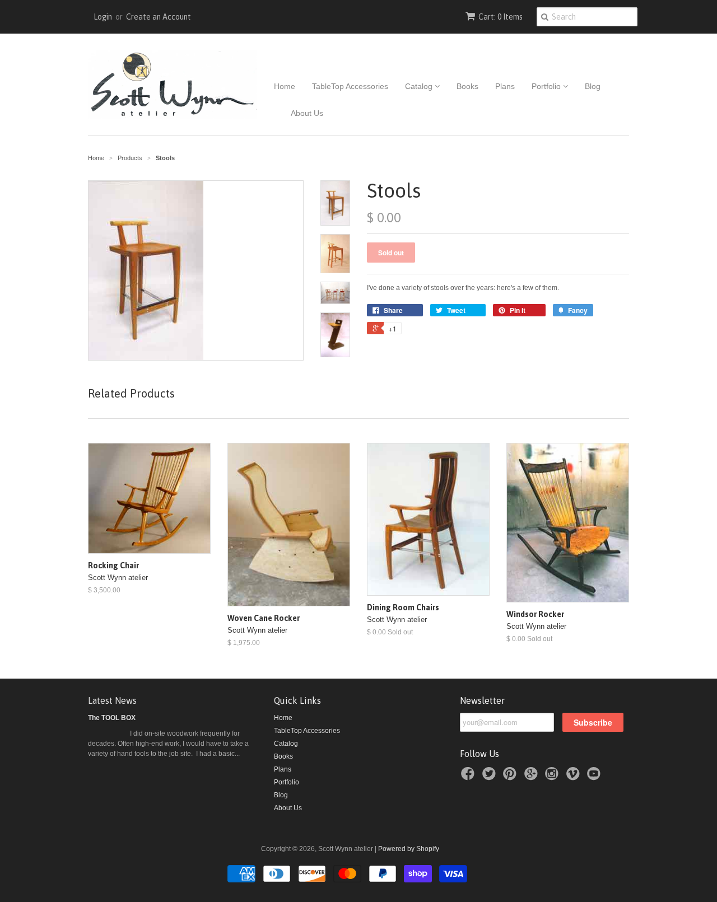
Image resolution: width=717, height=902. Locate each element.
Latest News (112, 700)
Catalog (420, 86)
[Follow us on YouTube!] (595, 777)
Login (103, 16)
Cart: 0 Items (500, 16)
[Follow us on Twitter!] (490, 777)
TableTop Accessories (350, 86)
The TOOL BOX (112, 718)
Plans (505, 86)
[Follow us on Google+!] (532, 777)
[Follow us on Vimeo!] (574, 777)
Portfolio (547, 86)
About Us (307, 113)
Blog (592, 86)
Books (467, 86)
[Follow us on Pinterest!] (511, 777)
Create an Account (158, 16)
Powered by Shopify (408, 849)
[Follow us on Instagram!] (553, 777)
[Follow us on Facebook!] (469, 777)
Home (284, 86)
